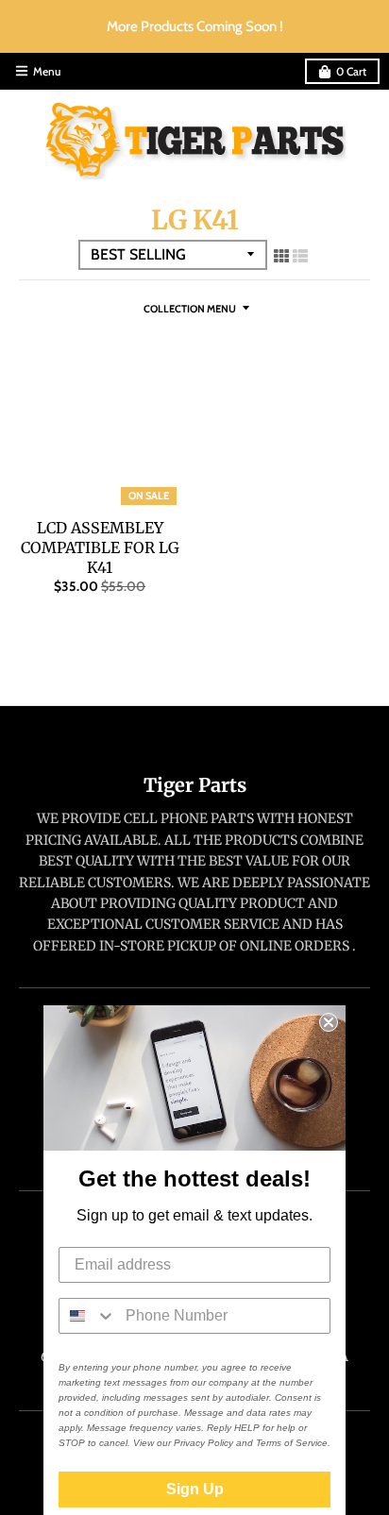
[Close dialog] (328, 1022)
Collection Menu (190, 308)
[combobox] (87, 1316)
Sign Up (195, 1489)
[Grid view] (281, 256)
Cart (351, 71)
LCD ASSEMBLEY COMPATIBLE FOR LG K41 (100, 547)
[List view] (300, 256)
